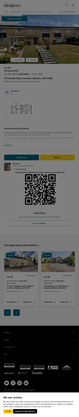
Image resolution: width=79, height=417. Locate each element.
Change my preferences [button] (25, 411)
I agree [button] (8, 411)
